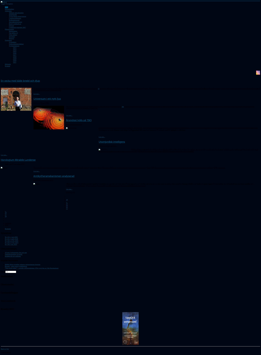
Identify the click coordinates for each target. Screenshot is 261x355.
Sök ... (3, 272)
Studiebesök (13, 15)
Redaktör (8, 229)
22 (67, 205)
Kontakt (7, 66)
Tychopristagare (14, 46)
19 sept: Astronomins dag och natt (16, 252)
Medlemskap (13, 31)
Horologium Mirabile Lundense (18, 159)
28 (6, 216)
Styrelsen (12, 37)
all (98, 88)
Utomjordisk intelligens (112, 141)
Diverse (11, 26)
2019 (14, 59)
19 (67, 200)
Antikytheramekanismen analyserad (53, 176)
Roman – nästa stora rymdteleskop (16, 266)
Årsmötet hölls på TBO (79, 120)
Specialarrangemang (15, 22)
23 (67, 207)
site (123, 107)
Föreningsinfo (9, 29)
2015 (14, 51)
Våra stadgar (13, 35)
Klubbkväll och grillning (13, 256)
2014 (14, 49)
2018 (14, 57)
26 (6, 213)
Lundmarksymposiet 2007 (17, 27)
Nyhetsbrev (12, 42)
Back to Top (5, 349)
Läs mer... (36, 94)
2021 (14, 62)
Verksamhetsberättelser (16, 44)
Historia (11, 38)
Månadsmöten (9, 9)
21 (67, 203)
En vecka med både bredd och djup (20, 80)
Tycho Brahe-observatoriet (17, 16)
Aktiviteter (8, 11)
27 (6, 214)
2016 (14, 53)
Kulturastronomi (14, 20)
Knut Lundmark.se (15, 24)
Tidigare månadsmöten (16, 13)
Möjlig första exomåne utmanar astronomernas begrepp (22, 264)
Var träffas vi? (13, 33)
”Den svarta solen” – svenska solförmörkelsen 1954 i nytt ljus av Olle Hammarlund (31, 268)
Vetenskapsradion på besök (13, 254)
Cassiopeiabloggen (15, 18)
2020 (14, 60)
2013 (14, 48)
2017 (14, 55)
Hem (6, 7)
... (66, 202)
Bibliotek (8, 64)
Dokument (8, 40)
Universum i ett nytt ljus (47, 98)
